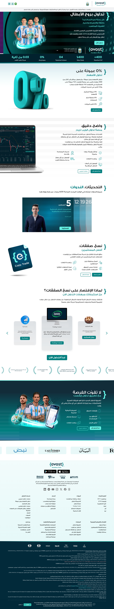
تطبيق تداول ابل (76, 532)
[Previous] (107, 333)
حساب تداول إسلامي (24, 506)
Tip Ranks (25, 338)
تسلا (105, 506)
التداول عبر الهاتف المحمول (73, 529)
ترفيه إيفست (102, 529)
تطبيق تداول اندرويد (75, 534)
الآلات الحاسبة (77, 511)
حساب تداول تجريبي (24, 499)
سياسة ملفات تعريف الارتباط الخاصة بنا (53, 605)
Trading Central (57, 343)
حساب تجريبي (83, 171)
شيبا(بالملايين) (101, 503)
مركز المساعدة (51, 499)
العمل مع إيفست (25, 529)
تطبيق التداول (77, 525)
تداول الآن (96, 43)
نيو (105, 511)
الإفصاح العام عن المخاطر (48, 532)
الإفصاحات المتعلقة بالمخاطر (85, 587)
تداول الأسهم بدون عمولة (22, 501)
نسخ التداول (85, 274)
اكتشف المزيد (83, 428)
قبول (27, 604)
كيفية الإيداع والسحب (49, 501)
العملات (28, 515)
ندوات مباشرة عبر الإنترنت (73, 499)
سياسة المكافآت (50, 537)
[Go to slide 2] (56, 50)
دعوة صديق (102, 525)
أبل (105, 508)
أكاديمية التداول (76, 501)
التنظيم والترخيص (50, 527)
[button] (9, 3)
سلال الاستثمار (89, 337)
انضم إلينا (65, 228)
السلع (28, 513)
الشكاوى (52, 508)
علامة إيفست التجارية (24, 525)
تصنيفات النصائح (76, 508)
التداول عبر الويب (76, 527)
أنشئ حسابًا (97, 274)
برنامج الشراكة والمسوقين (98, 527)
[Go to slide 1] (57, 50)
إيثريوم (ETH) (102, 501)
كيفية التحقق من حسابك (48, 506)
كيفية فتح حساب (50, 503)
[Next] (7, 333)
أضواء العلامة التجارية (24, 527)
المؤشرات (27, 517)
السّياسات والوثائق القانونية (47, 525)
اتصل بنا (28, 532)
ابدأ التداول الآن (96, 110)
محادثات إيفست (101, 532)
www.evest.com (81, 580)
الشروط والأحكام (50, 534)
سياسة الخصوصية (50, 529)
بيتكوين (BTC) (102, 499)
